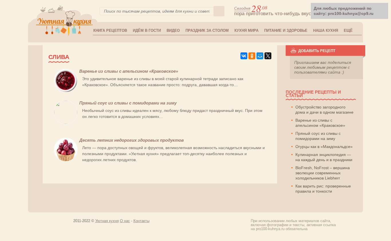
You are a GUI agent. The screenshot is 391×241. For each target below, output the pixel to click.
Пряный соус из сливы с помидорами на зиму (128, 102)
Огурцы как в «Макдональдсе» (324, 146)
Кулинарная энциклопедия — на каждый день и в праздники (323, 157)
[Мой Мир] (259, 55)
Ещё (348, 30)
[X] (267, 55)
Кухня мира (246, 30)
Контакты (141, 221)
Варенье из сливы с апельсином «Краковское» (128, 71)
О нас (125, 221)
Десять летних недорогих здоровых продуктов (131, 140)
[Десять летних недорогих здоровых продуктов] (66, 160)
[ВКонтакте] (243, 55)
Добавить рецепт (316, 51)
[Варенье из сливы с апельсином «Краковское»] (66, 91)
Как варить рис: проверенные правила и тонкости (323, 188)
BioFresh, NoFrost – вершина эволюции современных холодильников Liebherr (322, 172)
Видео (173, 30)
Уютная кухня (107, 221)
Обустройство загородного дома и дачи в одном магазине (324, 109)
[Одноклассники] (251, 55)
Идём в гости (147, 30)
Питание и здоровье (285, 30)
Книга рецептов (110, 30)
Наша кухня (325, 30)
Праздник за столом (207, 30)
